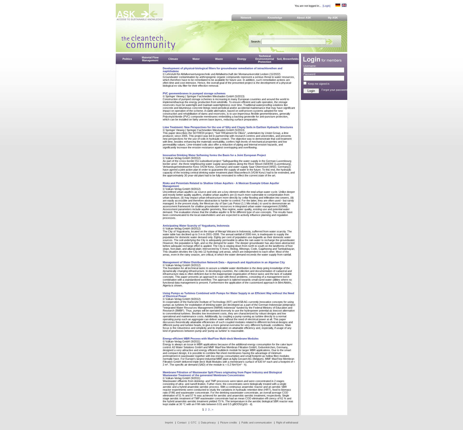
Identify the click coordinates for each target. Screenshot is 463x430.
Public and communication (256, 422)
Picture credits (228, 422)
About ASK (304, 17)
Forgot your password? (335, 89)
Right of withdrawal (287, 422)
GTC (194, 422)
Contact (181, 422)
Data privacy (208, 422)
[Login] (326, 5)
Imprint (169, 422)
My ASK (333, 17)
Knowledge (275, 17)
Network (246, 17)
